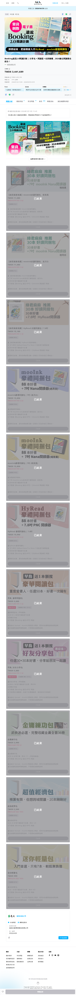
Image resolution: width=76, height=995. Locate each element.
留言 (41, 101)
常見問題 (32, 101)
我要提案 (55, 3)
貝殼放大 (41, 958)
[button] (18, 3)
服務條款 (19, 958)
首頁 (7, 3)
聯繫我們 (30, 955)
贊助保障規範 (10, 961)
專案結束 (40, 992)
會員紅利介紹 (10, 964)
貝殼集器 (41, 955)
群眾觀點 (41, 961)
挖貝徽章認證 (10, 958)
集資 (7, 14)
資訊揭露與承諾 (63, 101)
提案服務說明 (10, 968)
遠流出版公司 (11, 64)
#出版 (12, 14)
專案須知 (50, 101)
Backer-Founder (41, 987)
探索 (13, 3)
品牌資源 (30, 961)
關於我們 (9, 955)
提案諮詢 (30, 958)
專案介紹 (9, 101)
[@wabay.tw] (49, 955)
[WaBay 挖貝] (55, 955)
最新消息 (20, 101)
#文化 (17, 14)
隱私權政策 (20, 961)
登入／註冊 (65, 3)
